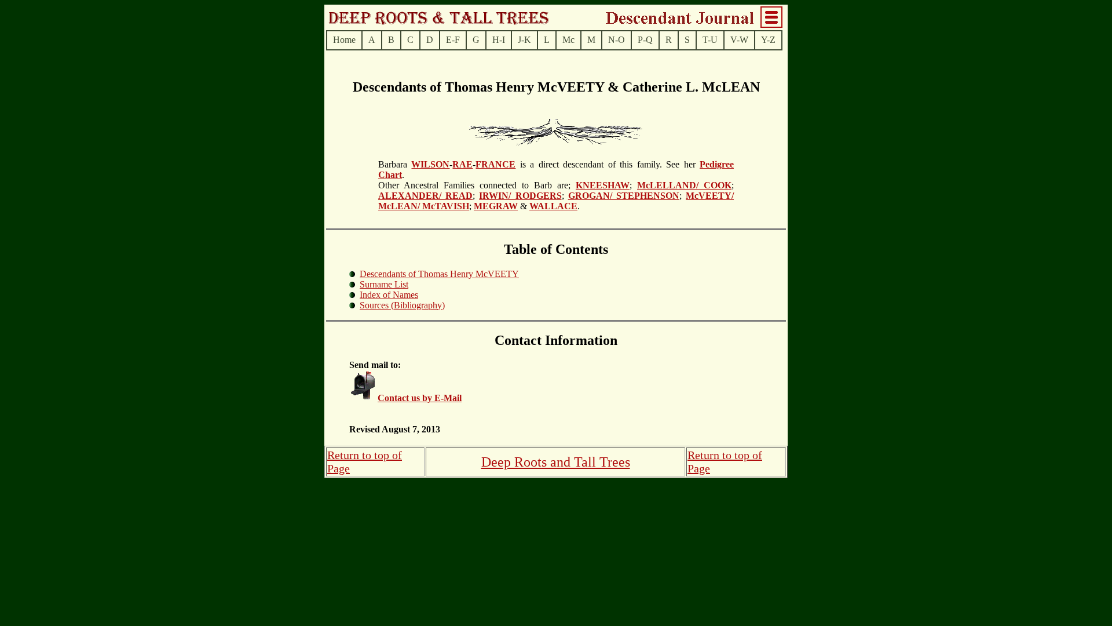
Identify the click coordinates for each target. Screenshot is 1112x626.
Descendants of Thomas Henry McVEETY (439, 274)
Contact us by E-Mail (420, 398)
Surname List (384, 284)
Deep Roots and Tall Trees (555, 462)
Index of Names (389, 295)
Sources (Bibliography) (402, 305)
